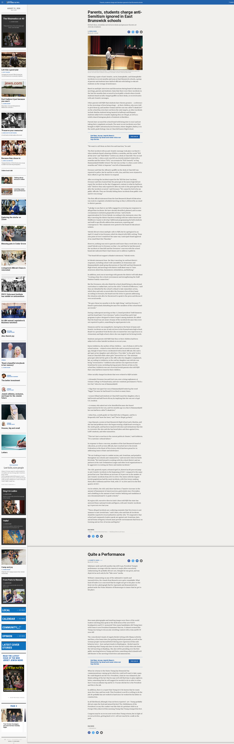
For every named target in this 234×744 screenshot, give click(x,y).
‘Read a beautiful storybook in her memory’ (12, 364)
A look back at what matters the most (11, 135)
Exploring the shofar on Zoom (11, 218)
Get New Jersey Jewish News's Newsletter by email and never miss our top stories (105, 137)
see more (22, 610)
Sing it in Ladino (10, 491)
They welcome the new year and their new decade (14, 26)
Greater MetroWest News (100, 532)
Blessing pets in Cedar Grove (13, 244)
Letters (4, 452)
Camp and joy (7, 567)
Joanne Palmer (14, 21)
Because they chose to (10, 158)
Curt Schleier (6, 72)
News (90, 532)
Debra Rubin (93, 31)
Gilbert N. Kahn (94, 560)
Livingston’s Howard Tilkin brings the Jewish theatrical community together (12, 75)
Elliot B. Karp (10, 390)
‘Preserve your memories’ (12, 130)
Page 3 (14, 706)
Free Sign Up (134, 136)
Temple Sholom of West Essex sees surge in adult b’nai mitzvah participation (13, 163)
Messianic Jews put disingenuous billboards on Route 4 (10, 106)
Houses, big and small (10, 428)
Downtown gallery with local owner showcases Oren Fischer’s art (13, 526)
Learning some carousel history (19, 190)
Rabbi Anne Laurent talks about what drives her (13, 586)
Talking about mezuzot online (19, 178)
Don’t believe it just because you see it (13, 100)
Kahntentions (92, 728)
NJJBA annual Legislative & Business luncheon (13, 321)
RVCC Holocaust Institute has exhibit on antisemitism (12, 295)
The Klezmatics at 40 (13, 18)
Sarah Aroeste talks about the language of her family (13, 497)
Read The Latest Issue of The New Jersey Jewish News (13, 658)
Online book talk (7, 170)
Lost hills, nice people (14, 467)
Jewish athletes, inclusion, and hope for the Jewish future (12, 396)
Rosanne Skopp (11, 424)
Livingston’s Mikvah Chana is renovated (13, 269)
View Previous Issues (17, 697)
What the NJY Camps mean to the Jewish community (12, 572)
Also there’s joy (7, 336)
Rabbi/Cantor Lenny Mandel (10, 132)
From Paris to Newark (13, 580)
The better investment (10, 380)
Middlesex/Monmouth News (117, 532)
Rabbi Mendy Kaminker (12, 376)
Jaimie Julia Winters (8, 160)
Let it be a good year (10, 70)
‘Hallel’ (6, 521)
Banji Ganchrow (14, 465)
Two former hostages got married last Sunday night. (11, 725)
